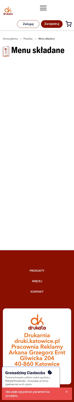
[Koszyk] (69, 24)
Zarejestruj (51, 24)
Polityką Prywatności (15, 381)
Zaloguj (28, 24)
